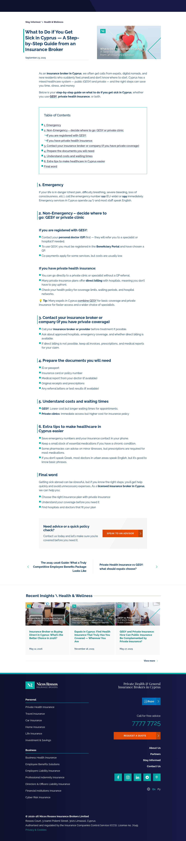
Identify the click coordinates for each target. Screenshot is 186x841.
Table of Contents (57, 115)
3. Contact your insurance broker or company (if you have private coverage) (91, 145)
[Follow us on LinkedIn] (137, 777)
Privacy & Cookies (35, 829)
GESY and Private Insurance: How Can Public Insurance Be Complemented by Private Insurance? (137, 636)
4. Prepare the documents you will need (69, 151)
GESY (53, 96)
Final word (50, 166)
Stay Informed (32, 22)
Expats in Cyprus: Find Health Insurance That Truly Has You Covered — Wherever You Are (92, 636)
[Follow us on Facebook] (118, 777)
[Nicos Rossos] (41, 685)
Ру (159, 789)
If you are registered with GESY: (66, 135)
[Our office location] (157, 777)
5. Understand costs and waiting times (68, 156)
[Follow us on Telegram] (147, 777)
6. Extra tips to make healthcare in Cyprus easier (74, 161)
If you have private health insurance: (70, 140)
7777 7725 (146, 723)
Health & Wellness (53, 22)
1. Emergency (52, 125)
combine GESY (87, 300)
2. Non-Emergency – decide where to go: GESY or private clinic (84, 130)
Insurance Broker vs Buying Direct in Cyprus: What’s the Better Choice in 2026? (46, 635)
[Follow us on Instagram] (128, 777)
